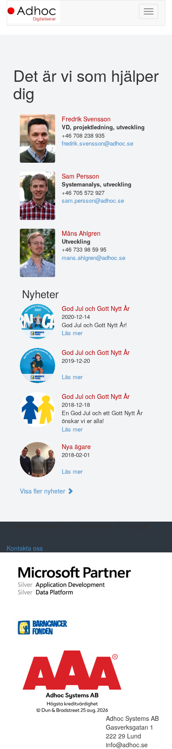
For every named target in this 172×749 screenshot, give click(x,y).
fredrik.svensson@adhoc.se (97, 143)
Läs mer (72, 333)
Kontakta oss (25, 548)
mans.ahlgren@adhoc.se (93, 257)
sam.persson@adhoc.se (93, 200)
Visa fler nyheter (43, 490)
